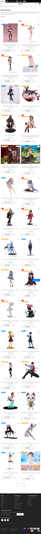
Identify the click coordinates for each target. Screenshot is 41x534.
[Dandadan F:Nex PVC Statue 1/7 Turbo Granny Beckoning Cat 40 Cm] (30, 400)
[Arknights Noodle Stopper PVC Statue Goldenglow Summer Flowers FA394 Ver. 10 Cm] (30, 63)
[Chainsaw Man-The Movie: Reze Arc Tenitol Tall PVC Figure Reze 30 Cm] (10, 370)
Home (1, 6)
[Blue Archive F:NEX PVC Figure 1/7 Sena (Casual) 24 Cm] (10, 308)
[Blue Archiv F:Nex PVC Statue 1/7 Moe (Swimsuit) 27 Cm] (10, 278)
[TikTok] (8, 520)
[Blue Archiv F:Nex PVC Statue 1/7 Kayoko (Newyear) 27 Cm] (30, 247)
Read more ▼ (3, 16)
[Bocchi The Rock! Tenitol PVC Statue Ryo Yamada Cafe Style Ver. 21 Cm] (30, 339)
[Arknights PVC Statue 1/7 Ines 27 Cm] (10, 123)
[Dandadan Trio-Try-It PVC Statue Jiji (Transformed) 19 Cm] (30, 431)
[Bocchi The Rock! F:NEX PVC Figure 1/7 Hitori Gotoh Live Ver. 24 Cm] (30, 308)
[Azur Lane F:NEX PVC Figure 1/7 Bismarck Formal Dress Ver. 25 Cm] (10, 216)
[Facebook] (2, 520)
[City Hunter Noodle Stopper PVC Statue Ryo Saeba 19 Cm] (30, 370)
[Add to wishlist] (15, 50)
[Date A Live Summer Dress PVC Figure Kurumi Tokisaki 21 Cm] (30, 461)
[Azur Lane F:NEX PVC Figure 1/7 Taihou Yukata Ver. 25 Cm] (30, 216)
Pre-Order (27, 50)
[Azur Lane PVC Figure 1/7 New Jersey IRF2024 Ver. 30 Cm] (10, 247)
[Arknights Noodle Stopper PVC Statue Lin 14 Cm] (10, 94)
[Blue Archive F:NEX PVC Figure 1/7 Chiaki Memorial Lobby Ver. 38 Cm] (30, 278)
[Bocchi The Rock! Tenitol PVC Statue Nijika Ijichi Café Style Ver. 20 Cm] (10, 339)
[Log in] (36, 3)
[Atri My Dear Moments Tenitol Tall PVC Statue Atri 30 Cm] (10, 186)
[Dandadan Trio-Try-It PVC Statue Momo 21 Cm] (10, 461)
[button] (19, 21)
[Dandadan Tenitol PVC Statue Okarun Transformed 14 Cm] (10, 431)
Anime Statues (5, 6)
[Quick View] (18, 25)
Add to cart (7, 50)
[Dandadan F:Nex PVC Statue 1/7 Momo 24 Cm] (10, 400)
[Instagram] (5, 520)
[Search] (4, 3)
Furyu (10, 43)
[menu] (1, 3)
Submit (20, 514)
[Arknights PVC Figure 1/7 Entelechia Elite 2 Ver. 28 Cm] (30, 94)
